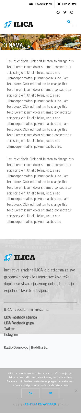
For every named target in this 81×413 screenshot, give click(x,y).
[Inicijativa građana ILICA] (19, 24)
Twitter (9, 328)
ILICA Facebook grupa (19, 323)
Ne (50, 393)
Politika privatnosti (40, 404)
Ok (30, 393)
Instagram (10, 334)
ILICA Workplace (43, 4)
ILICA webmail (69, 4)
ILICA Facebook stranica (20, 317)
